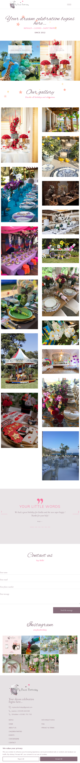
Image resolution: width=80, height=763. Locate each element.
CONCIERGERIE (14, 739)
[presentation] (4, 514)
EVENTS (11, 735)
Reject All (21, 759)
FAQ (43, 724)
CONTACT (12, 743)
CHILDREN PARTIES (15, 731)
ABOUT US (12, 728)
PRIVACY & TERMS (48, 728)
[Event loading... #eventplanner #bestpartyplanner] (49, 645)
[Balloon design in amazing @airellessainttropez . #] (30, 645)
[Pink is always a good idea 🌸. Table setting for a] (68, 645)
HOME (11, 724)
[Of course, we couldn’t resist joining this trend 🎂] (12, 645)
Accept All (58, 759)
